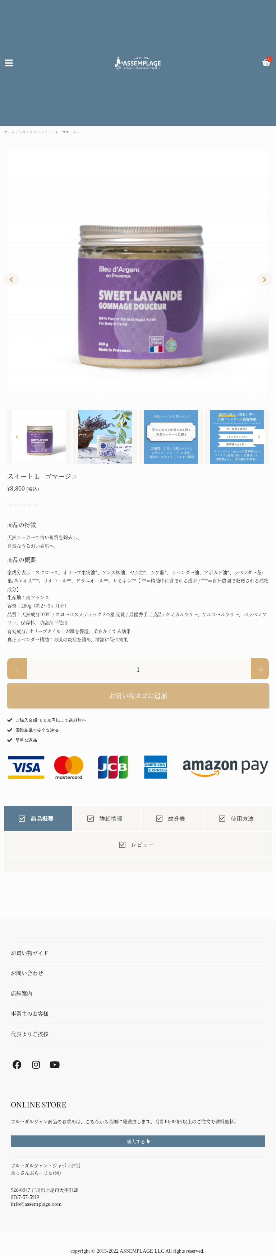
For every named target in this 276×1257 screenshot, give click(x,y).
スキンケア (28, 131)
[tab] (38, 818)
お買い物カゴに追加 (138, 695)
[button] (11, 279)
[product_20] (138, 279)
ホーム (9, 131)
